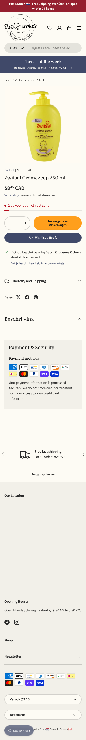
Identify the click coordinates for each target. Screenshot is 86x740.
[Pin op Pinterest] (36, 297)
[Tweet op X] (18, 297)
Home (7, 80)
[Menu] (79, 28)
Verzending (11, 195)
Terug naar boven (43, 474)
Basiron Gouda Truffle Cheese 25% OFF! (43, 68)
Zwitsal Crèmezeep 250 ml (29, 80)
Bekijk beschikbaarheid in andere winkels (37, 263)
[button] (69, 28)
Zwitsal (9, 170)
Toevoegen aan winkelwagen (58, 223)
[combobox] (43, 48)
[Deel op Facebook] (27, 297)
